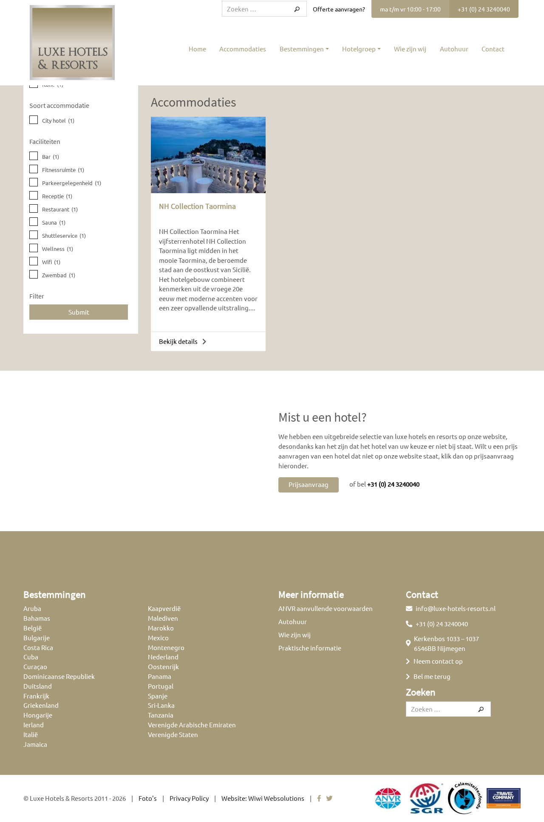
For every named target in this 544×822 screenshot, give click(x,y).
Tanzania (160, 715)
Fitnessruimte (63, 169)
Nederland (163, 657)
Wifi (51, 261)
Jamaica (35, 744)
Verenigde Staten (173, 734)
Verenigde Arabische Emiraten (192, 725)
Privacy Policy (189, 798)
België (32, 628)
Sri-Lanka (161, 705)
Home (197, 49)
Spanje (157, 696)
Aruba (32, 608)
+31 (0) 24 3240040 (484, 9)
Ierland (33, 725)
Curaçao (35, 666)
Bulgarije (36, 637)
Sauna (53, 222)
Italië (30, 734)
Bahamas (36, 618)
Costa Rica (38, 647)
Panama (159, 676)
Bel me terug (432, 676)
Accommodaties (242, 49)
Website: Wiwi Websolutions (262, 798)
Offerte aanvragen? (339, 9)
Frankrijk (36, 696)
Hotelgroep (359, 49)
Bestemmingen (302, 49)
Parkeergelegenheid (71, 182)
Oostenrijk (163, 666)
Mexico (158, 637)
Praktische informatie (309, 648)
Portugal (160, 686)
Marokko (161, 628)
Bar (50, 156)
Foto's (148, 798)
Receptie (57, 196)
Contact (493, 49)
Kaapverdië (164, 608)
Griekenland (41, 705)
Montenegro (166, 647)
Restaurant (60, 209)
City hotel (58, 120)
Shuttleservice (64, 235)
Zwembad (58, 275)
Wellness (57, 248)
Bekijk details (179, 341)
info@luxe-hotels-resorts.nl (456, 608)
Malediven (163, 618)
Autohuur (454, 49)
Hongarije (37, 715)
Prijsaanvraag (309, 484)
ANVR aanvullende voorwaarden (325, 608)
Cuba (30, 657)
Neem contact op (438, 661)
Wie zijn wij (410, 49)
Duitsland (37, 686)
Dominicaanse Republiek (59, 676)
